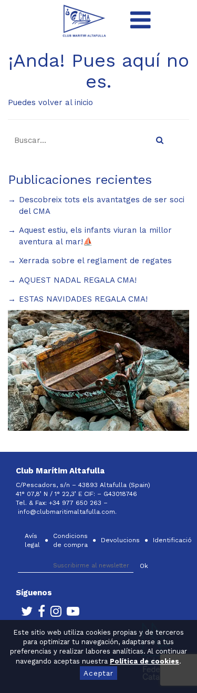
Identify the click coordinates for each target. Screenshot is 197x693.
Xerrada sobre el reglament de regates (95, 260)
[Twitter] (24, 613)
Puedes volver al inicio (50, 102)
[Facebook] (39, 613)
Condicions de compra (70, 540)
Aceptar (98, 673)
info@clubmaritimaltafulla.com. (68, 511)
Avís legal (32, 540)
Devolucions (120, 540)
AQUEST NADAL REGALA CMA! (78, 280)
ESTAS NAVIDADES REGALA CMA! (83, 299)
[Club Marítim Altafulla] (84, 20)
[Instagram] (53, 613)
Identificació (172, 540)
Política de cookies (144, 661)
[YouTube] (70, 613)
